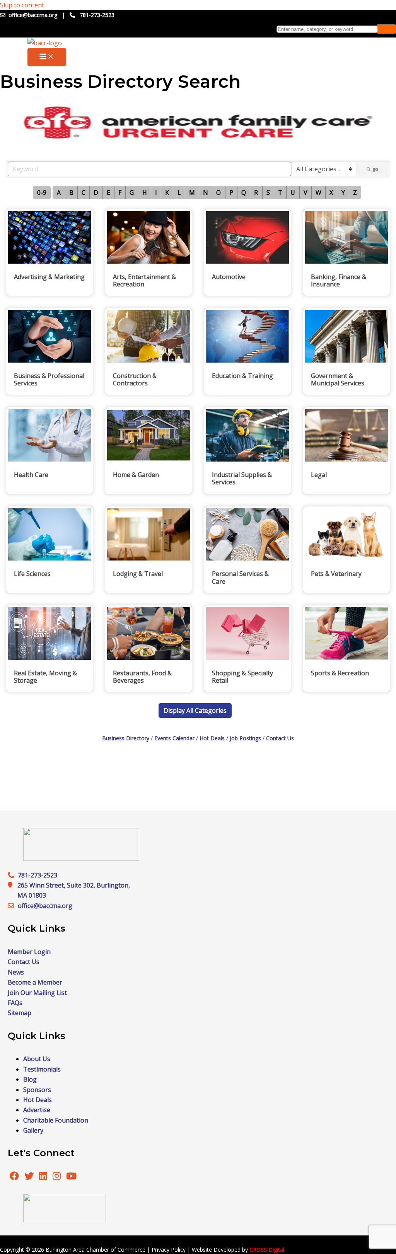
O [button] (218, 192)
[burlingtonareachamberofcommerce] (81, 858)
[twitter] (29, 1177)
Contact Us (280, 738)
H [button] (144, 192)
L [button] (179, 192)
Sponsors (37, 1089)
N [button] (205, 192)
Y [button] (343, 192)
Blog (30, 1079)
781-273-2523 (97, 15)
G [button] (132, 192)
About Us (36, 1059)
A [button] (59, 192)
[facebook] (14, 1177)
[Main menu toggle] (46, 57)
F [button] (119, 192)
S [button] (268, 192)
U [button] (292, 192)
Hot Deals (212, 738)
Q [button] (243, 192)
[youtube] (71, 1177)
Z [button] (355, 192)
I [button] (156, 192)
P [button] (231, 192)
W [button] (318, 192)
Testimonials (42, 1069)
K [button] (167, 192)
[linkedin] (44, 1177)
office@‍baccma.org (45, 905)
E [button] (108, 192)
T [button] (280, 192)
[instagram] (57, 1177)
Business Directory (125, 738)
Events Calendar (174, 738)
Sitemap (19, 1013)
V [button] (305, 192)
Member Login (29, 951)
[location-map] (13, 905)
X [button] (331, 192)
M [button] (192, 192)
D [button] (96, 192)
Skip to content (22, 5)
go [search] (375, 168)
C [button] (83, 192)
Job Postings (245, 738)
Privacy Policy (169, 1249)
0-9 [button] (41, 192)
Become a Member (35, 982)
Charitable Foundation (55, 1120)
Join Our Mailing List (37, 992)
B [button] (71, 192)
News (16, 972)
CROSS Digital (266, 1249)
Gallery (33, 1130)
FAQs (15, 1002)
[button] (195, 710)
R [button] (256, 192)
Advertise (36, 1110)
